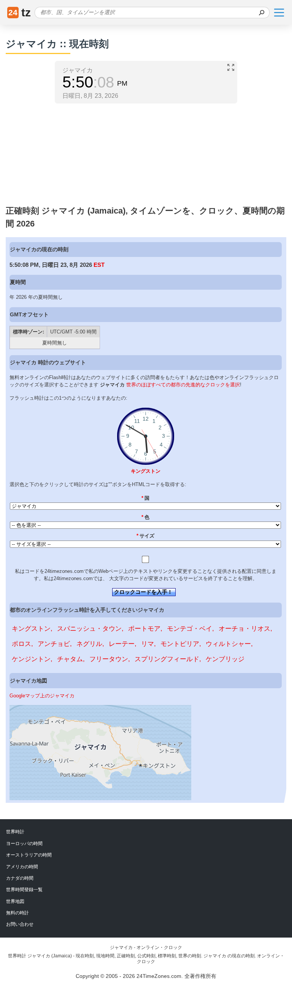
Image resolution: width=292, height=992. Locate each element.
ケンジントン (31, 659)
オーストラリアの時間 (29, 855)
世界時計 (15, 831)
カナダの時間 (19, 878)
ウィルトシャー (228, 644)
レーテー (122, 644)
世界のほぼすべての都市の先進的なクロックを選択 (183, 385)
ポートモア (144, 628)
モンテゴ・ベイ (189, 628)
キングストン (145, 471)
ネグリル (89, 644)
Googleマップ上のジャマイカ (42, 696)
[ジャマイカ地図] (100, 798)
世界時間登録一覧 (24, 889)
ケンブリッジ (225, 659)
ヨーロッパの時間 (24, 843)
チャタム (70, 659)
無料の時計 (17, 912)
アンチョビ (54, 644)
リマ (147, 644)
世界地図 (15, 901)
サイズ (145, 536)
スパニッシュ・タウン (89, 628)
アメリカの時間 (22, 866)
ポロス (21, 644)
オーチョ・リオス (244, 628)
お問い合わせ (19, 924)
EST (99, 265)
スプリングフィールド (167, 659)
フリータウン (108, 659)
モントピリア (179, 644)
